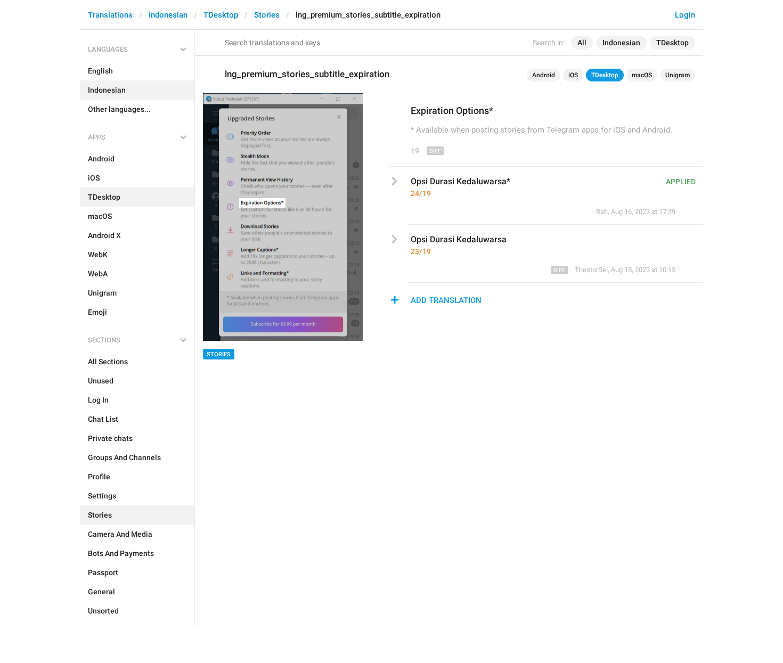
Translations (110, 15)
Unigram (677, 75)
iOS (573, 75)
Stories (267, 15)
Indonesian (168, 15)
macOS (642, 75)
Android (543, 75)
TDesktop (220, 15)
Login (685, 15)
